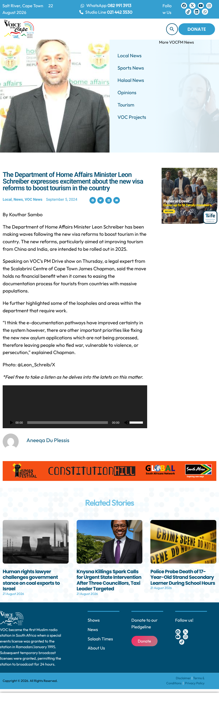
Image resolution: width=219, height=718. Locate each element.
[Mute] (127, 422)
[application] (75, 406)
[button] (92, 200)
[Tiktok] (188, 11)
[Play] (11, 422)
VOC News (33, 199)
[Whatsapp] (205, 11)
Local (7, 199)
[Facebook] (184, 6)
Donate (196, 29)
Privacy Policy (195, 683)
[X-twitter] (192, 6)
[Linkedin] (197, 11)
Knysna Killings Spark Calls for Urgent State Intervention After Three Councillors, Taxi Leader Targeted (109, 580)
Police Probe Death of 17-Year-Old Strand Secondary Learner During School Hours (182, 577)
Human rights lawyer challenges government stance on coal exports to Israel (31, 580)
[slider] (137, 422)
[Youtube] (201, 6)
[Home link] (19, 29)
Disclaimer (183, 678)
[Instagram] (209, 6)
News (18, 199)
